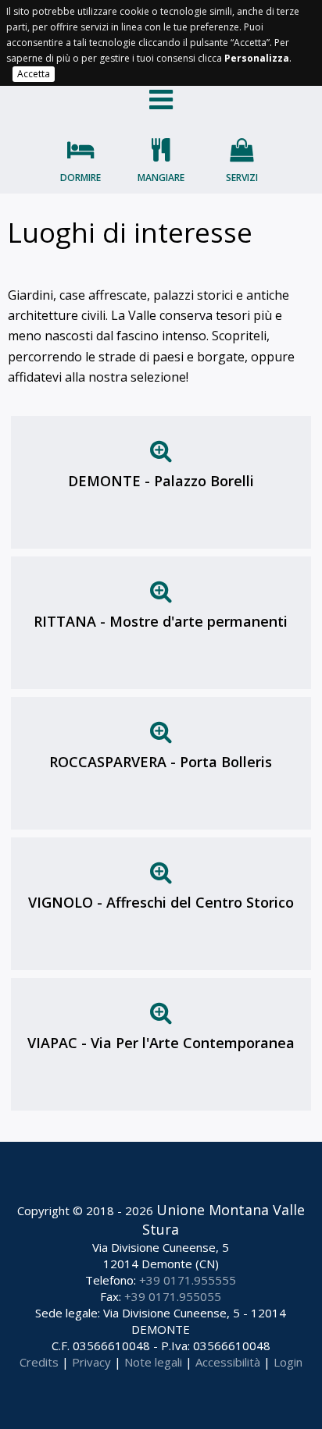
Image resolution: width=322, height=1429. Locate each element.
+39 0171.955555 (187, 1280)
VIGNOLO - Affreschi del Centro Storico (161, 902)
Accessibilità (227, 1362)
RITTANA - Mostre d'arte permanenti (161, 621)
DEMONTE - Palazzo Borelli (161, 480)
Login (288, 1362)
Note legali (153, 1362)
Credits (39, 1362)
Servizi (242, 177)
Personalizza (256, 58)
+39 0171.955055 (172, 1296)
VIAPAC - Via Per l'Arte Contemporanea (161, 1042)
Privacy (91, 1362)
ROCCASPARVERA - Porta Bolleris (160, 761)
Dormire (80, 177)
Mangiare (161, 177)
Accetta (33, 73)
